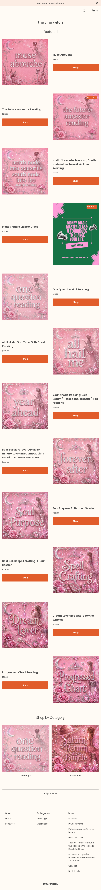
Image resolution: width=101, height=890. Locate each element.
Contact (72, 865)
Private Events (75, 823)
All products (50, 793)
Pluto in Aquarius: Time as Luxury (81, 831)
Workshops (43, 823)
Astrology (42, 818)
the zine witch (50, 22)
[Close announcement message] (97, 3)
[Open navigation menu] (4, 11)
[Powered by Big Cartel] (50, 884)
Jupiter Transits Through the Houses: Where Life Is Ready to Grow (81, 846)
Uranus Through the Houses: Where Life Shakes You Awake (81, 857)
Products (10, 823)
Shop (76, 67)
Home (8, 818)
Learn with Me (75, 837)
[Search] (84, 10)
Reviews (72, 818)
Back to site (74, 871)
